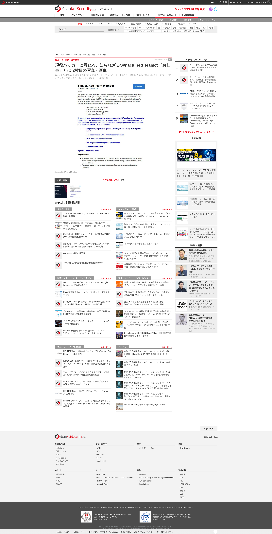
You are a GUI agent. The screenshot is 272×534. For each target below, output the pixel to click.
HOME (61, 15)
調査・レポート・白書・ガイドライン (74, 278)
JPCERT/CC (185, 484)
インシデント (78, 15)
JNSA (58, 477)
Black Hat (101, 474)
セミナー (99, 470)
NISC (182, 487)
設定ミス (59, 454)
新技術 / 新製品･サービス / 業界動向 (176, 15)
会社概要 (123, 507)
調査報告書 (60, 474)
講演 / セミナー (144, 15)
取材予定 (167, 23)
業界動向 (173, 19)
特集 (139, 470)
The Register (185, 448)
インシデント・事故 (127, 209)
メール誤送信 (61, 457)
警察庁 (182, 490)
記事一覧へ (105, 209)
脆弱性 (182, 474)
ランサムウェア (62, 461)
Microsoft (100, 454)
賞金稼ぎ (166, 27)
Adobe (99, 457)
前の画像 (63, 180)
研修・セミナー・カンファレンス (133, 278)
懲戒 (204, 27)
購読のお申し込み (211, 437)
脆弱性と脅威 (63, 209)
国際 (180, 444)
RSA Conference (103, 481)
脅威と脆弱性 (101, 444)
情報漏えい (60, 448)
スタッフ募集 (186, 507)
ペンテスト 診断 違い (172, 31)
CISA (182, 497)
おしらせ (122, 346)
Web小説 (182, 470)
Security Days (102, 484)
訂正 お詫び (136, 23)
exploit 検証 (101, 461)
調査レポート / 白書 (120, 15)
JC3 (181, 494)
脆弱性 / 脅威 (97, 15)
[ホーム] (56, 54)
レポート (58, 470)
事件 (139, 444)
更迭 (191, 27)
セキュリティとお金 (206, 19)
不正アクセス (61, 451)
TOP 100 (91, 23)
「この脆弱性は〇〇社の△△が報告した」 (142, 31)
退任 (198, 27)
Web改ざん (60, 464)
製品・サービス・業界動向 (69, 346)
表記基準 (181, 23)
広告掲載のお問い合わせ (109, 507)
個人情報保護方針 (155, 507)
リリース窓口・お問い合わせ (89, 507)
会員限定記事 (59, 444)
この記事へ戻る (113, 180)
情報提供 (121, 23)
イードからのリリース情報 (172, 507)
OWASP (59, 484)
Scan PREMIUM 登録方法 (190, 9)
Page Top (208, 428)
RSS (110, 23)
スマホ (193, 23)
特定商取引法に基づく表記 (137, 507)
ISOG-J (58, 481)
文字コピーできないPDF (193, 31)
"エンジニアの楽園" (147, 27)
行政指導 (183, 27)
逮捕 (211, 27)
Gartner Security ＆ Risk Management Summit (115, 477)
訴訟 (175, 27)
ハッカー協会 (130, 27)
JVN (99, 448)
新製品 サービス (156, 19)
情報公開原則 (152, 23)
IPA (98, 451)
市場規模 (187, 19)
